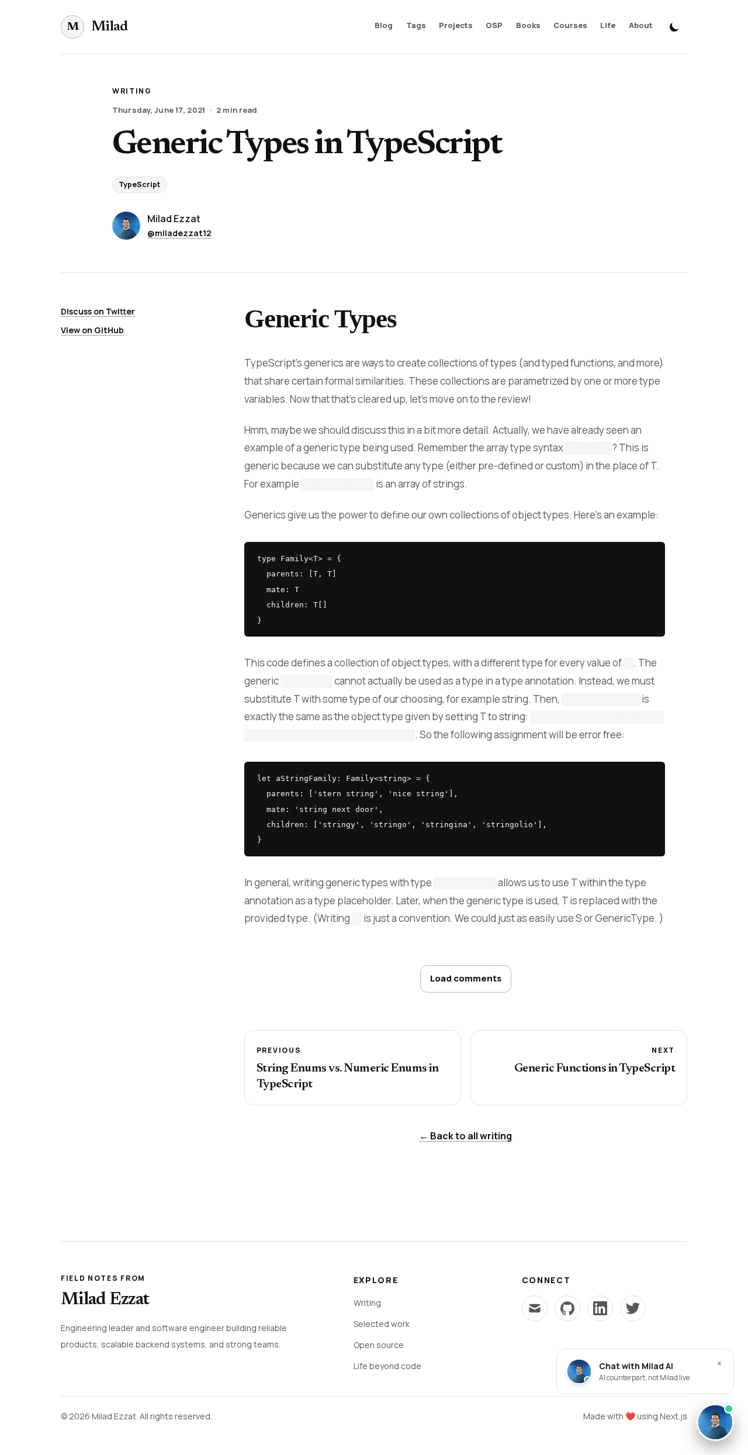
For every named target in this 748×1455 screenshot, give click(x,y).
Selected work (382, 1323)
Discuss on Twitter (98, 311)
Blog (384, 25)
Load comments (465, 978)
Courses (570, 25)
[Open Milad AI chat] (715, 1422)
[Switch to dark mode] (674, 27)
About (641, 25)
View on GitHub (92, 330)
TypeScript (139, 184)
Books (528, 25)
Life (607, 25)
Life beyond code (387, 1365)
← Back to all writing (465, 1135)
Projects (456, 25)
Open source (379, 1344)
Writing (367, 1302)
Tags (416, 25)
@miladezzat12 (179, 233)
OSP (494, 25)
